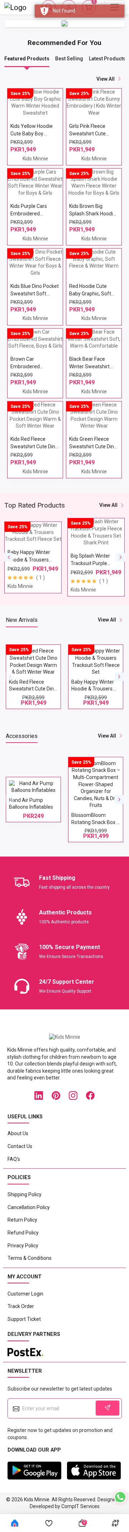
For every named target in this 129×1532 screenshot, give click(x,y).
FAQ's (14, 1159)
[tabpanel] (64, 277)
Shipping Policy (25, 1194)
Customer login (25, 1294)
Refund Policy (23, 1233)
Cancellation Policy (29, 1207)
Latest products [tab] (107, 58)
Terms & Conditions (30, 1258)
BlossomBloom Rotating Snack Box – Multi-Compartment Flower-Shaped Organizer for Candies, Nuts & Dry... (61, 819)
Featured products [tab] (26, 58)
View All (108, 505)
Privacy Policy (23, 1245)
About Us (18, 1133)
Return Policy (22, 1220)
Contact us (20, 1146)
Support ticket (24, 1319)
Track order (21, 1306)
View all (105, 79)
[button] (8, 557)
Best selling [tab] (69, 58)
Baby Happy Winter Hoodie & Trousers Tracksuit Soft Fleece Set (61, 686)
